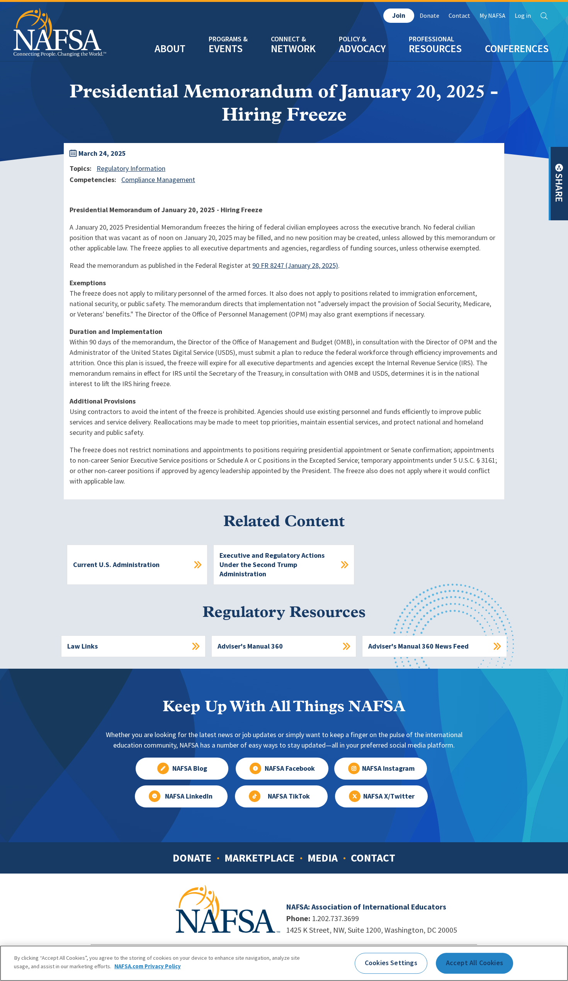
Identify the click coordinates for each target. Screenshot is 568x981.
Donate (429, 16)
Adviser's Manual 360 (250, 646)
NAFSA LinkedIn (189, 796)
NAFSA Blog (189, 768)
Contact (459, 16)
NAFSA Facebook (290, 768)
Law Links (82, 646)
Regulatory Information (131, 168)
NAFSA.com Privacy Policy (147, 966)
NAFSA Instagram (388, 768)
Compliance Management (158, 179)
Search (544, 16)
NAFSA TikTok (289, 796)
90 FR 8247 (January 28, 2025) (295, 265)
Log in (523, 16)
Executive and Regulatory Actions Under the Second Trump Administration (272, 565)
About (170, 48)
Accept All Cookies (474, 962)
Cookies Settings (391, 962)
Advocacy (362, 48)
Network (293, 48)
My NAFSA (492, 16)
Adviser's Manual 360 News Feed (418, 646)
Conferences (517, 48)
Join (398, 15)
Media (323, 857)
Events (226, 48)
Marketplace (259, 857)
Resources (435, 48)
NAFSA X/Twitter (389, 796)
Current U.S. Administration (116, 564)
